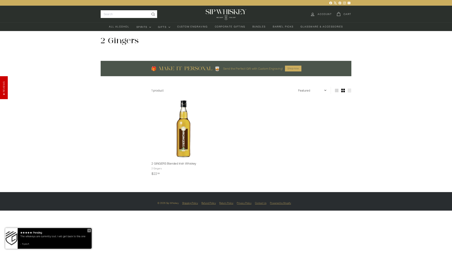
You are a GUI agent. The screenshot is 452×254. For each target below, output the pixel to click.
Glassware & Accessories (322, 26)
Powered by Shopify (280, 203)
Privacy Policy (244, 203)
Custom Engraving (192, 26)
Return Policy (226, 203)
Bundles (259, 26)
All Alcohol (119, 26)
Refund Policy (208, 203)
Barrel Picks (283, 26)
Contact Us (260, 203)
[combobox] (129, 14)
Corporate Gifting (230, 26)
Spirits (142, 27)
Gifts (163, 27)
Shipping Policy (190, 203)
